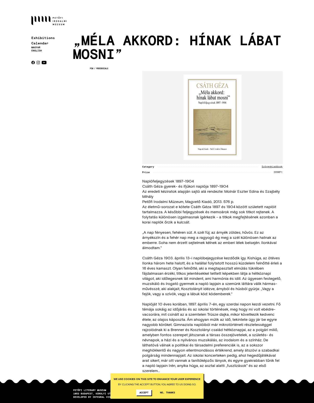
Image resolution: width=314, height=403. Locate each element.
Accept (143, 392)
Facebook (33, 62)
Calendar (39, 43)
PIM (91, 68)
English (36, 50)
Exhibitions (43, 38)
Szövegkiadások (272, 166)
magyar (35, 47)
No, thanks (167, 392)
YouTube (44, 62)
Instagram (38, 62)
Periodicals (102, 68)
